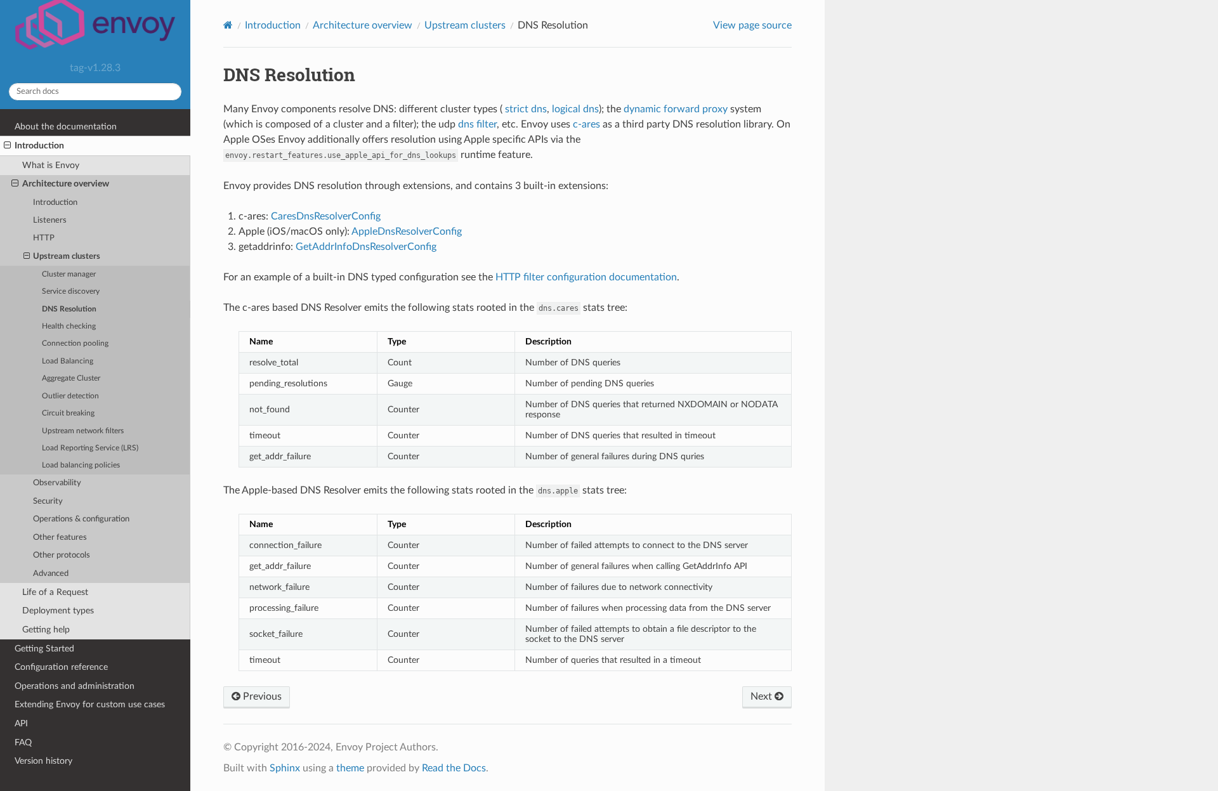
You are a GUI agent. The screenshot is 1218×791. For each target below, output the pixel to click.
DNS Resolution (69, 309)
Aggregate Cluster (71, 378)
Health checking (69, 326)
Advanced (51, 574)
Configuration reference (61, 667)
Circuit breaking (68, 413)
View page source (752, 25)
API (21, 723)
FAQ (23, 742)
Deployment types (58, 610)
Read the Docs (454, 768)
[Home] (228, 25)
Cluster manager (69, 274)
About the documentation (66, 126)
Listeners (50, 220)
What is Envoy (50, 165)
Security (48, 501)
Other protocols (61, 555)
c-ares (586, 124)
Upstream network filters (83, 431)
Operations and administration (74, 686)
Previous (261, 696)
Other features (60, 537)
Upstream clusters (66, 256)
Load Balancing (67, 361)
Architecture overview (65, 183)
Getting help (46, 629)
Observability (57, 483)
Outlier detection (70, 396)
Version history (43, 761)
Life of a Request (55, 592)
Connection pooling (75, 343)
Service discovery (71, 291)
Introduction (39, 145)
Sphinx (285, 768)
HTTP (44, 238)
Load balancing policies (81, 465)
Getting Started (44, 648)
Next (762, 696)
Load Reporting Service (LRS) (90, 448)
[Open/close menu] (7, 146)
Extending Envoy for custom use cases (90, 704)
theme (350, 768)
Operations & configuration (81, 519)
